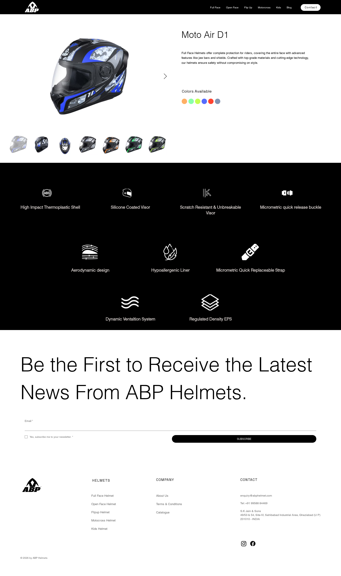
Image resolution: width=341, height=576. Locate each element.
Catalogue (162, 512)
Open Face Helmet (103, 504)
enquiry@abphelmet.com (256, 495)
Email (29, 420)
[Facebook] (252, 543)
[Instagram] (243, 543)
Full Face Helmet (102, 495)
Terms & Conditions (169, 504)
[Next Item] (165, 76)
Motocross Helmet (103, 520)
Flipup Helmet (100, 512)
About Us (162, 495)
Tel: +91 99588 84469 (253, 503)
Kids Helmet (99, 529)
